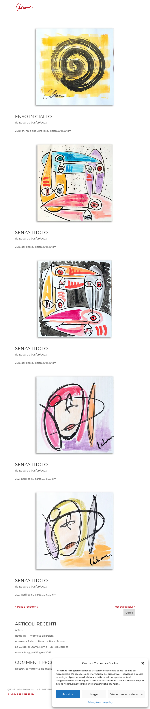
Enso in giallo (33, 116)
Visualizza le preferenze (126, 694)
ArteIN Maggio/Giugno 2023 (33, 652)
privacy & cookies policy (21, 693)
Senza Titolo (31, 232)
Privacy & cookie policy (100, 702)
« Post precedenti (26, 606)
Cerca (129, 612)
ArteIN (19, 630)
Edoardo (24, 122)
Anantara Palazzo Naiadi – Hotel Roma (40, 641)
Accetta (67, 694)
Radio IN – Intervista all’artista (34, 635)
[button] (143, 663)
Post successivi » (124, 606)
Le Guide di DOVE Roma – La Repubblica (41, 646)
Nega (94, 694)
